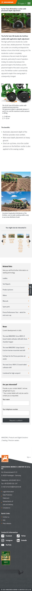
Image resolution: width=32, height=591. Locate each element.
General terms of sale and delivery (8, 502)
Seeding (4, 440)
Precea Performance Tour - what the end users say (14, 313)
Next (30, 241)
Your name (6, 399)
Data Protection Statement (7, 496)
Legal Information (8, 491)
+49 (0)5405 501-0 (14, 480)
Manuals (5, 301)
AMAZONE (4, 437)
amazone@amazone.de (13, 486)
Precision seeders (14, 440)
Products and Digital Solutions (18, 437)
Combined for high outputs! (11, 373)
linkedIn (24, 540)
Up (28, 457)
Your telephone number (10, 409)
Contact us (6, 517)
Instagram (8, 540)
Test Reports (6, 284)
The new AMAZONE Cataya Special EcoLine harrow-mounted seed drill (14, 349)
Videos (5, 295)
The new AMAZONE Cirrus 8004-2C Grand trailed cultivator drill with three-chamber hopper (15, 338)
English (22, 3)
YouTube (8, 544)
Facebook (8, 535)
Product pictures (8, 289)
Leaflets (5, 278)
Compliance (6, 507)
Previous (2, 241)
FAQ (4, 520)
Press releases (7, 523)
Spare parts (6, 306)
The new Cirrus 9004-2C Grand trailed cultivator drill (14, 366)
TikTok (23, 535)
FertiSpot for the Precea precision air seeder (14, 357)
